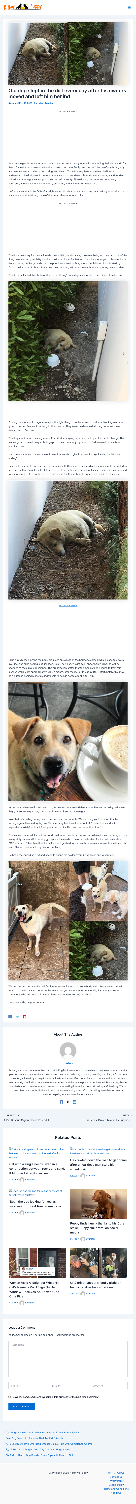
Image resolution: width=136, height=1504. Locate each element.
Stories (12, 1180)
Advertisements (68, 605)
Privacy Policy (116, 1480)
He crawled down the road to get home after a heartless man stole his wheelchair (98, 1164)
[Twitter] (17, 1016)
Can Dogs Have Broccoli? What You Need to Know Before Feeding (43, 1432)
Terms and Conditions (116, 1488)
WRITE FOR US (116, 1472)
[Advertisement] (68, 136)
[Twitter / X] (68, 1102)
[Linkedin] (74, 1102)
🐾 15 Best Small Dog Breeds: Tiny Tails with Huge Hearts (38, 1449)
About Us (116, 1492)
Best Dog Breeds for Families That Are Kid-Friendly (34, 1438)
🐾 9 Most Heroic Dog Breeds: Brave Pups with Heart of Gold (40, 1455)
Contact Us (116, 1476)
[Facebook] (10, 1016)
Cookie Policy (116, 1484)
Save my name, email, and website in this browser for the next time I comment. (56, 1396)
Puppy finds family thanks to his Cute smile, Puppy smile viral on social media (97, 1227)
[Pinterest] (24, 1016)
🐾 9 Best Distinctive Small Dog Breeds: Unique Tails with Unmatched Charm (49, 1443)
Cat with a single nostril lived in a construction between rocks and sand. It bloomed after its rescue (37, 1168)
